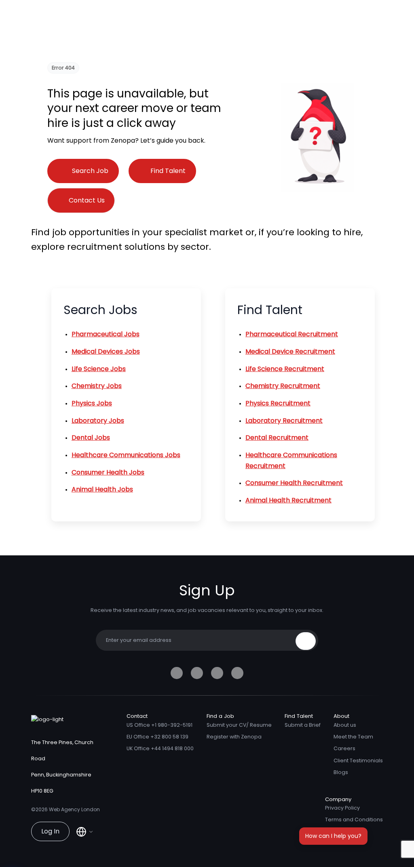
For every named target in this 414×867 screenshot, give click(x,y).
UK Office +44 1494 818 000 (160, 748)
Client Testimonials (358, 760)
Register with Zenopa (234, 736)
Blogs (341, 772)
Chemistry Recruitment (282, 385)
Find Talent (168, 170)
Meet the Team (353, 736)
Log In (50, 831)
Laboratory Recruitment (284, 420)
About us (345, 724)
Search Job (90, 170)
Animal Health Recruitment (288, 500)
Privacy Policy (342, 807)
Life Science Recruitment (284, 368)
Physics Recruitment (277, 403)
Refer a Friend (343, 831)
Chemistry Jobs (97, 385)
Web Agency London (74, 809)
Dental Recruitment (276, 437)
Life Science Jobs (99, 368)
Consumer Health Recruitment (294, 482)
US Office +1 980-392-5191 (159, 724)
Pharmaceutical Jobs (105, 334)
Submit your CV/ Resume (239, 724)
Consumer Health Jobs (108, 472)
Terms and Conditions (354, 819)
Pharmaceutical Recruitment (291, 334)
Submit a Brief (303, 724)
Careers (344, 748)
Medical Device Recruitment (290, 351)
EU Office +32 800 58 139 (157, 736)
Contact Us (87, 200)
